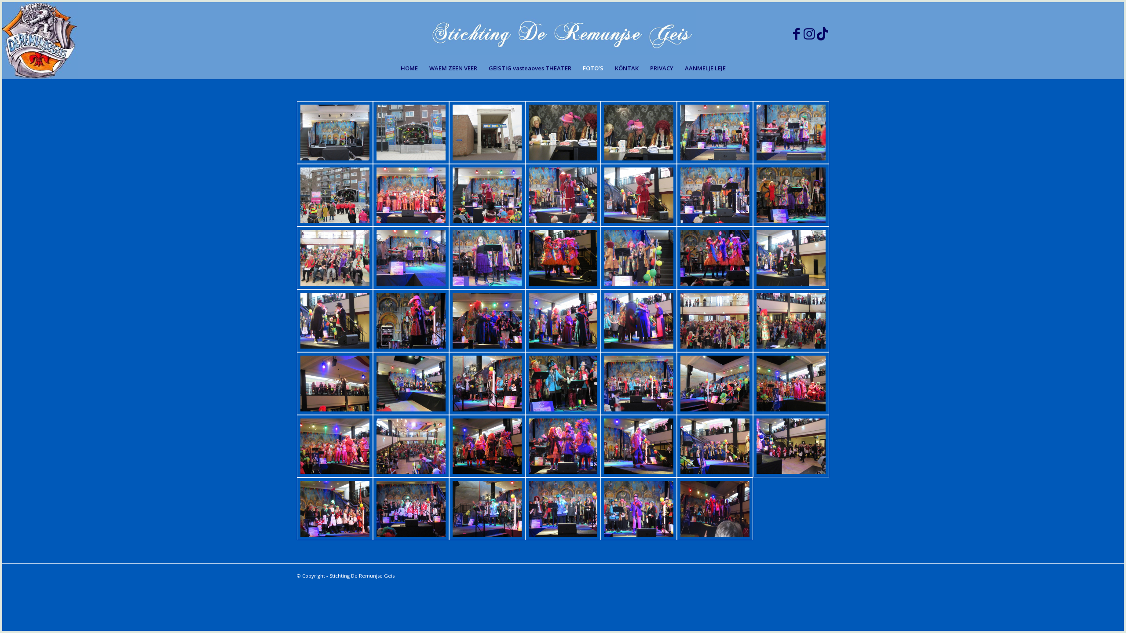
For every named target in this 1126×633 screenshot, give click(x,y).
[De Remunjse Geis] (563, 31)
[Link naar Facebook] (796, 29)
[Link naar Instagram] (809, 29)
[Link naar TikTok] (822, 29)
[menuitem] (409, 68)
